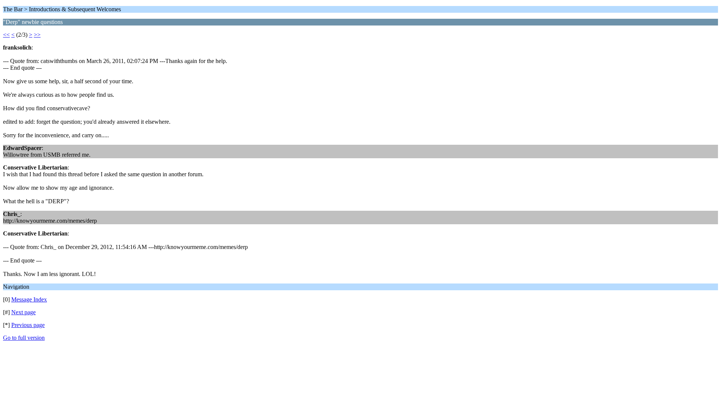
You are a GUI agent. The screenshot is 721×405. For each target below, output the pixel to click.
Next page (23, 312)
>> (37, 35)
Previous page (28, 325)
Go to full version (24, 337)
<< (6, 35)
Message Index (29, 299)
